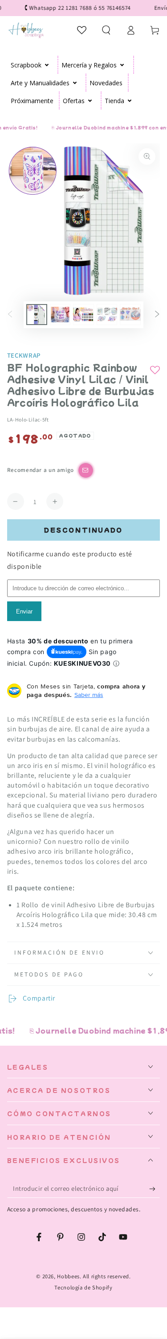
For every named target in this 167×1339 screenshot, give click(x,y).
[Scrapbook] (47, 64)
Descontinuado (83, 530)
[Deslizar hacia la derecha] (157, 315)
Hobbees (68, 1276)
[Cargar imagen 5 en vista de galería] (130, 314)
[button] (106, 30)
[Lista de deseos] (82, 30)
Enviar (24, 611)
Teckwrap (24, 355)
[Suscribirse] (154, 1188)
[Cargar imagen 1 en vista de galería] (36, 314)
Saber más (88, 694)
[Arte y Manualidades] (75, 82)
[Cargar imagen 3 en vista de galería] (83, 314)
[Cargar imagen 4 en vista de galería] (107, 314)
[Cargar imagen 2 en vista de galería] (60, 314)
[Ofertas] (90, 100)
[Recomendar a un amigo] (86, 470)
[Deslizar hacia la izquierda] (10, 315)
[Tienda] (129, 100)
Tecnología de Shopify (83, 1287)
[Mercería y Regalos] (122, 64)
